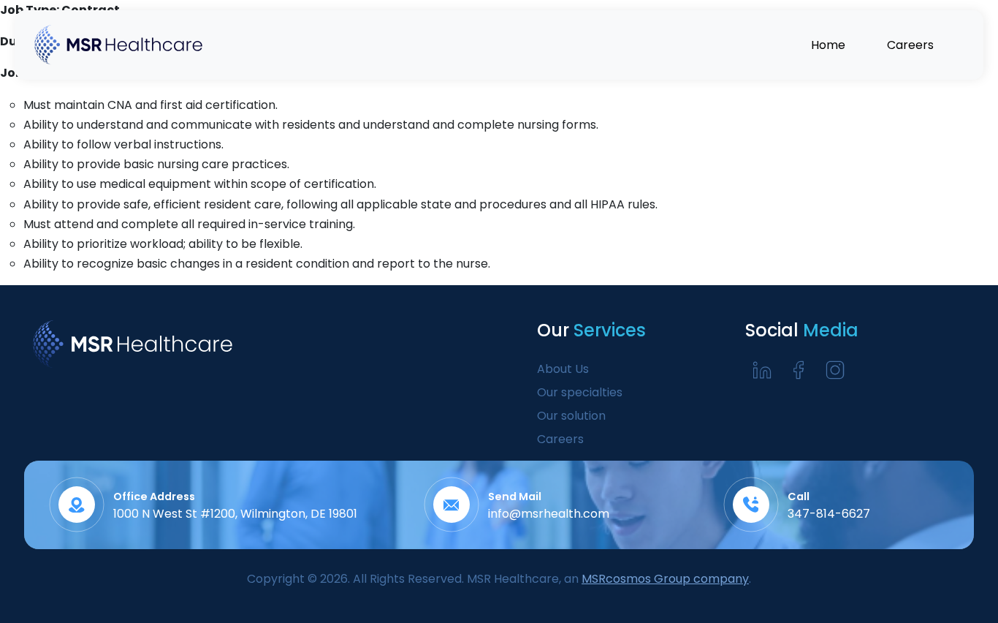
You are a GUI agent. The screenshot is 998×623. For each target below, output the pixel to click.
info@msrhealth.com (548, 513)
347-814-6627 (829, 513)
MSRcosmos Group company (665, 578)
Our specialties (579, 392)
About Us (563, 368)
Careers (560, 439)
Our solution (571, 415)
